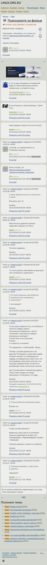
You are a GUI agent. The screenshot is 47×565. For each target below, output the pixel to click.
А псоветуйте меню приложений (23, 520)
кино (15, 24)
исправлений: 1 (23, 386)
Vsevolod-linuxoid (16, 92)
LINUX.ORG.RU (11, 3)
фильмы (20, 24)
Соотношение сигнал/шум (20, 510)
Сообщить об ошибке (9, 555)
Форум (4, 11)
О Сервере (5, 553)
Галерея (13, 8)
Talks (13, 16)
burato (11, 129)
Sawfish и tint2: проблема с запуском (24, 513)
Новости (5, 8)
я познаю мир (30, 24)
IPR (10, 48)
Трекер (19, 11)
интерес (8, 24)
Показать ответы (16, 283)
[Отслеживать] (40, 36)
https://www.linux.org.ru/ (9, 557)
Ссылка (6, 55)
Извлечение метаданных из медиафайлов (27, 530)
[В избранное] (40, 29)
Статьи (21, 8)
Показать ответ (16, 118)
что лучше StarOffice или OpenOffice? (25, 535)
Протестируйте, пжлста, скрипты (23, 523)
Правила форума (16, 553)
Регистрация (32, 8)
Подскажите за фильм (25, 20)
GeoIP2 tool (14, 516)
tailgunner (13, 112)
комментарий (16, 142)
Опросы (11, 11)
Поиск (26, 11)
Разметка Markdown (29, 553)
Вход (42, 8)
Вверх (42, 553)
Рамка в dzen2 (16, 507)
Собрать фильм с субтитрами (22, 526)
